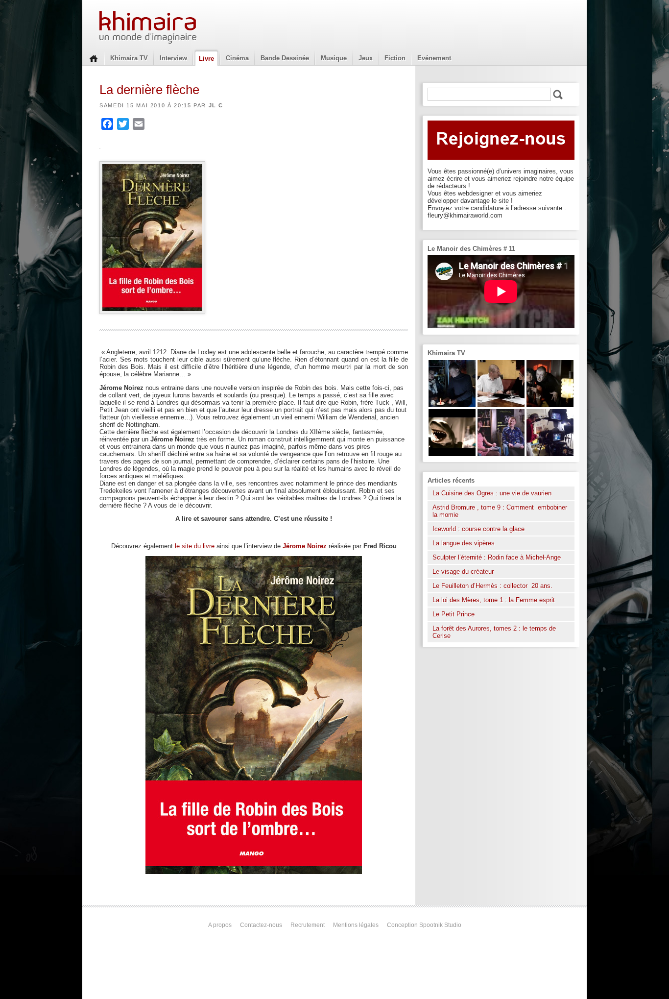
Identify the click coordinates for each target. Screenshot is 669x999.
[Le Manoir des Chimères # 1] (501, 454)
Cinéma (237, 58)
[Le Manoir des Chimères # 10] (452, 454)
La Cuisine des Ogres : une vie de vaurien (491, 493)
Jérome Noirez (305, 546)
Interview (173, 58)
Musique (334, 58)
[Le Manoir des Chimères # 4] (501, 405)
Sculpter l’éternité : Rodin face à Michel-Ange (496, 557)
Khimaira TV (129, 58)
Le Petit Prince (453, 614)
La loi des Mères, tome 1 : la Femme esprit (493, 600)
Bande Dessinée (285, 58)
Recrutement (307, 925)
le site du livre (195, 546)
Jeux (365, 58)
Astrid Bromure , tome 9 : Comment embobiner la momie (499, 511)
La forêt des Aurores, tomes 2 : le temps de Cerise (494, 632)
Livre (206, 58)
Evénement (434, 58)
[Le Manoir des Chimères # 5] (452, 405)
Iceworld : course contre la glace (478, 529)
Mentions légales (356, 925)
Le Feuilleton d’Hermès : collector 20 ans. (493, 585)
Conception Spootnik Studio (424, 925)
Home (93, 57)
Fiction (395, 58)
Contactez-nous (261, 925)
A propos (220, 925)
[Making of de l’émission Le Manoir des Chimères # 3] (549, 454)
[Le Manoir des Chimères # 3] (549, 405)
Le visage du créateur (463, 571)
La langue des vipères (463, 543)
